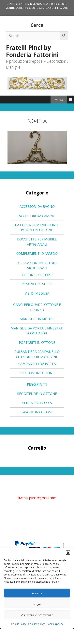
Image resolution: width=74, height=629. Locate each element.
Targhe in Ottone (37, 412)
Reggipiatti (37, 384)
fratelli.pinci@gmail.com (37, 497)
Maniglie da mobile (37, 319)
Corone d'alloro (37, 275)
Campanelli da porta (37, 363)
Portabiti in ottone (37, 342)
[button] (68, 553)
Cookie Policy (18, 624)
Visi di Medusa (37, 293)
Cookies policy (36, 624)
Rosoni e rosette (37, 284)
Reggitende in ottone (37, 393)
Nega (37, 604)
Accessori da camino (37, 215)
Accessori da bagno (37, 206)
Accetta (37, 593)
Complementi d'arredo (37, 253)
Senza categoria (37, 402)
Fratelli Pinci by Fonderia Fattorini (32, 51)
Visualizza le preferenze (37, 615)
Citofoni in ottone (37, 373)
